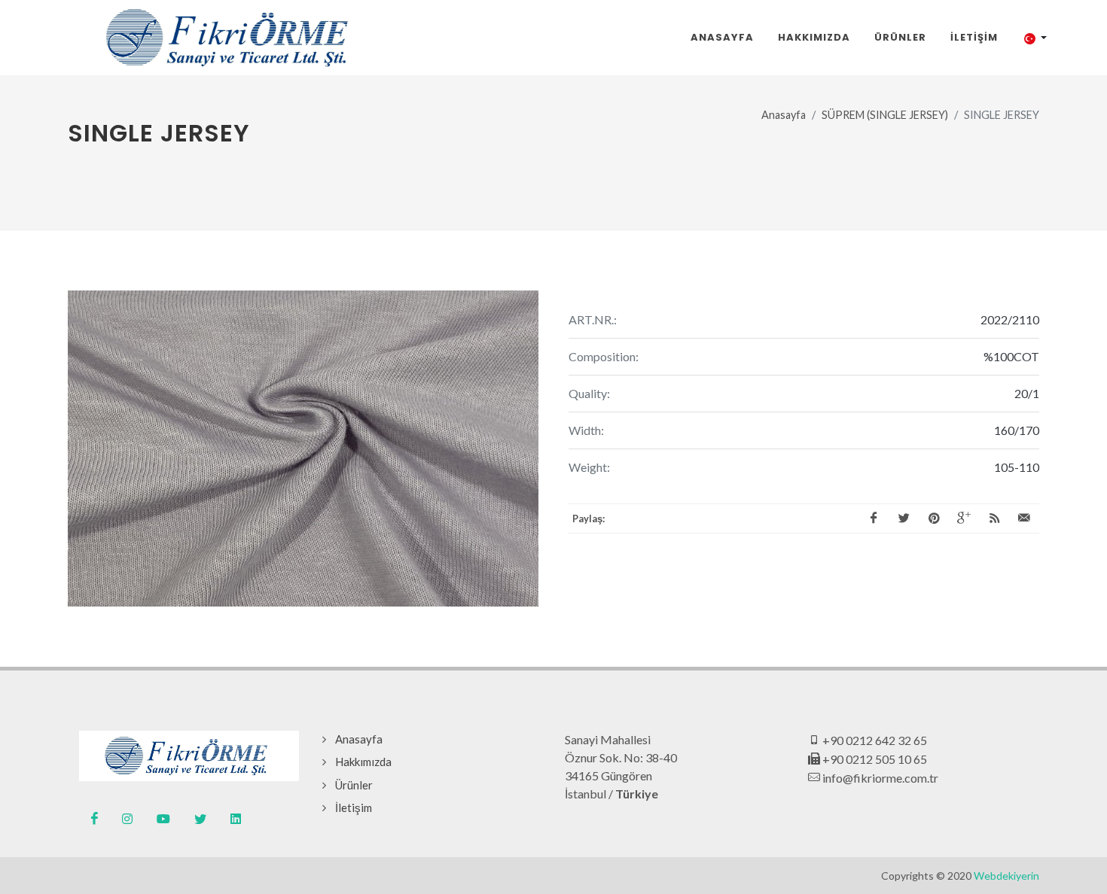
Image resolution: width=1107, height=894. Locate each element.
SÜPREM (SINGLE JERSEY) (885, 114)
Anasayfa (783, 114)
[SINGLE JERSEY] (303, 448)
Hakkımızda (363, 761)
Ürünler (354, 785)
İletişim (353, 807)
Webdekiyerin (1006, 875)
